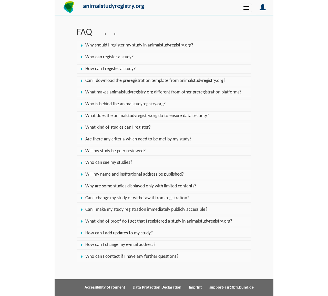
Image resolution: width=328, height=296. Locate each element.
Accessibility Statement (105, 287)
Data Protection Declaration (157, 287)
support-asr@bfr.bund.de (231, 287)
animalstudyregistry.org (113, 6)
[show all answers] (105, 34)
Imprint (195, 287)
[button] (263, 7)
